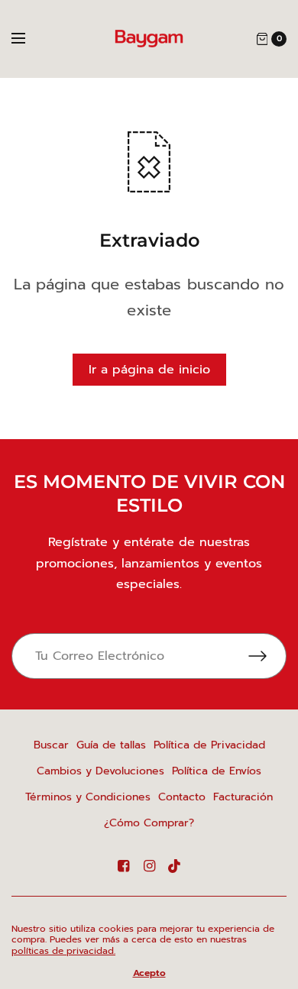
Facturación (243, 797)
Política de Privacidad (209, 745)
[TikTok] (175, 866)
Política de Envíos (216, 771)
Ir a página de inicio (149, 369)
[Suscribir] (267, 656)
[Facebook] (123, 866)
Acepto (149, 973)
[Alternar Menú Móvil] (28, 39)
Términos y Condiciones (88, 797)
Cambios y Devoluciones (100, 771)
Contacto (182, 797)
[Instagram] (149, 866)
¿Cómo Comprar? (149, 823)
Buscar (51, 745)
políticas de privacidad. (63, 951)
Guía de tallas (111, 745)
